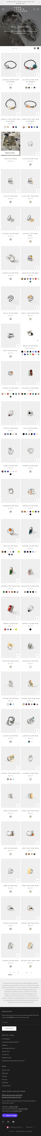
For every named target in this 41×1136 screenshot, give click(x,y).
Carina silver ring (11, 388)
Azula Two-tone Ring (30, 313)
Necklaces (5, 1082)
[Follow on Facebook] (3, 1122)
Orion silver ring (10, 923)
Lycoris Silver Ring (30, 773)
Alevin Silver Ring (30, 158)
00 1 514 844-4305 (16, 1111)
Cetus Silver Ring (10, 428)
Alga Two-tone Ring (30, 196)
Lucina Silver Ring (11, 736)
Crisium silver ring (10, 506)
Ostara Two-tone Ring (30, 960)
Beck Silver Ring (11, 350)
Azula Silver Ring (10, 313)
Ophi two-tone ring (30, 848)
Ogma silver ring (10, 810)
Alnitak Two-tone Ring (30, 234)
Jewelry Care (6, 1051)
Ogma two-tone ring (30, 810)
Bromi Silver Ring (30, 346)
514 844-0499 (13, 1106)
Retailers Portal (6, 1057)
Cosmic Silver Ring (30, 465)
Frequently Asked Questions (10, 1042)
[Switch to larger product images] (35, 48)
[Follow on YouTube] (13, 1122)
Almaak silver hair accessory (10, 80)
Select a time (10, 153)
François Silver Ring (30, 586)
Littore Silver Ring (11, 698)
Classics (4, 1076)
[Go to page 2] (31, 972)
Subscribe (9, 1028)
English (29, 1127)
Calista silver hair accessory (30, 80)
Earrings (4, 1079)
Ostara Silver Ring (11, 960)
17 (27, 972)
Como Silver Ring (10, 465)
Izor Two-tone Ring (10, 661)
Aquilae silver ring (30, 273)
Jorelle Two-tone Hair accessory (10, 120)
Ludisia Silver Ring (30, 736)
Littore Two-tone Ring (30, 698)
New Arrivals (5, 1070)
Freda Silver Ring (10, 623)
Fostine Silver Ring (30, 546)
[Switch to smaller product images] (38, 48)
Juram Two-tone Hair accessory (30, 120)
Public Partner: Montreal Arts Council (13, 1060)
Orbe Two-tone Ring (30, 885)
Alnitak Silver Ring (10, 233)
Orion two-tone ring (30, 923)
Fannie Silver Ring (30, 506)
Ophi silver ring (11, 848)
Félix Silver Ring (10, 546)
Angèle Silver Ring (11, 273)
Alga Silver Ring (10, 196)
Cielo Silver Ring (30, 428)
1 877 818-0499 (22, 1109)
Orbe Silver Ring (11, 885)
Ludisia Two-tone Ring (10, 773)
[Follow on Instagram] (8, 1122)
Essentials (5, 1073)
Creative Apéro (10, 158)
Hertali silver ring (30, 623)
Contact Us (5, 1054)
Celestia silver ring (30, 388)
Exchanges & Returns (8, 1048)
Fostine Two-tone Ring (10, 586)
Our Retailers (6, 1039)
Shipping (4, 1045)
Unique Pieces (6, 1085)
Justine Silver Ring (30, 661)
